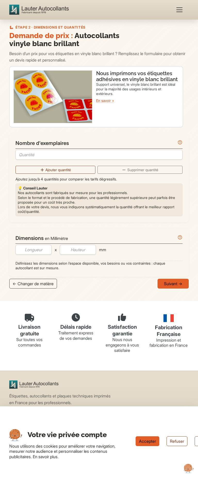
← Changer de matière (33, 283)
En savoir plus (45, 456)
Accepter (147, 441)
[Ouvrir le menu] (179, 10)
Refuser (177, 441)
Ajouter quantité (57, 170)
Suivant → (173, 283)
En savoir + (105, 100)
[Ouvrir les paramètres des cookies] (188, 468)
